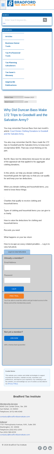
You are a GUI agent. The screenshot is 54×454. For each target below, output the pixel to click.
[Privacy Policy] (13, 383)
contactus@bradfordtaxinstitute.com (15, 416)
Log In (14, 289)
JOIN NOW (14, 338)
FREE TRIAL (14, 296)
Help (4, 23)
